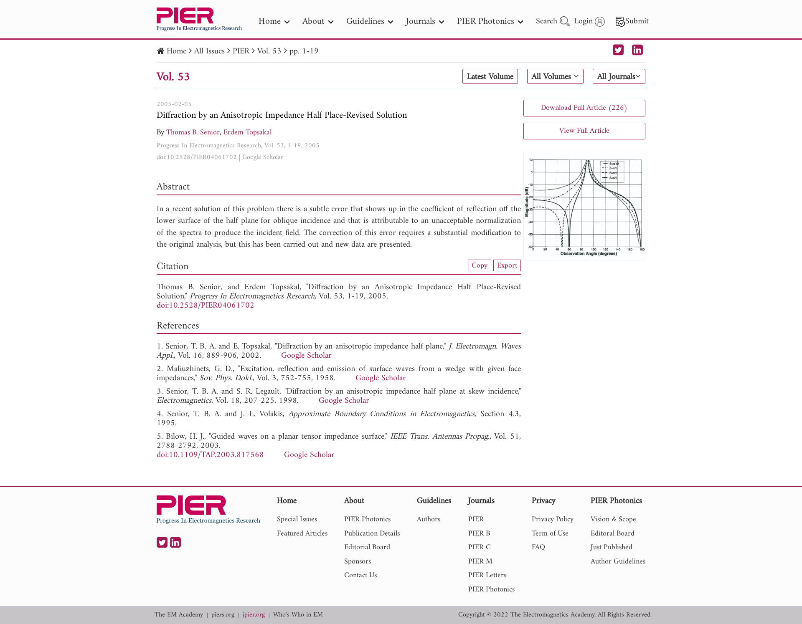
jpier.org (254, 615)
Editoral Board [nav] (612, 533)
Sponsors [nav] (357, 561)
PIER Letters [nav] (487, 575)
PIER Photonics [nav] (485, 21)
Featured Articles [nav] (302, 533)
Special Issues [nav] (297, 519)
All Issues (209, 51)
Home (176, 51)
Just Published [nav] (611, 547)
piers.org (222, 615)
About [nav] (313, 21)
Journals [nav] (420, 21)
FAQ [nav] (538, 547)
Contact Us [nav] (360, 575)
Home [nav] (270, 21)
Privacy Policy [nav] (553, 519)
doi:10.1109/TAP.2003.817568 (210, 455)
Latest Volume (490, 77)
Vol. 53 (269, 51)
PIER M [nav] (480, 561)
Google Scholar (262, 157)
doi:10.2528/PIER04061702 (197, 157)
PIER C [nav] (479, 547)
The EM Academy (179, 615)
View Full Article (584, 130)
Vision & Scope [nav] (613, 519)
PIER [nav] (476, 519)
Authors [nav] (428, 519)
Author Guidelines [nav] (618, 561)
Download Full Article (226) (584, 107)
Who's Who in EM (298, 615)
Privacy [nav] (544, 501)
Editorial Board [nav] (367, 547)
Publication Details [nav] (372, 533)
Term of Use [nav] (550, 533)
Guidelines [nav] (365, 21)
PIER (241, 51)
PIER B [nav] (479, 533)
